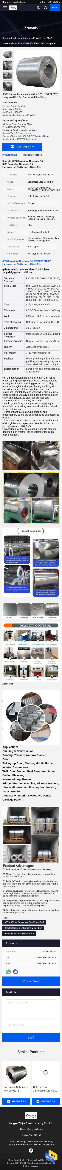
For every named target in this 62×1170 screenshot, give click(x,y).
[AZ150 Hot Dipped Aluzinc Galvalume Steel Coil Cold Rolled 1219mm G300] (46, 1072)
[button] (8, 90)
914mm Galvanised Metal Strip (19, 933)
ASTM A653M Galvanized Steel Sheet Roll (24, 922)
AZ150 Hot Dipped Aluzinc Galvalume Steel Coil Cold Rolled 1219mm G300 (44, 1089)
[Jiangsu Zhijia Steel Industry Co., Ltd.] (15, 7)
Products (15, 38)
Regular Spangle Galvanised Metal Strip (23, 928)
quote (54, 8)
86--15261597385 (51, 2)
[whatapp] (8, 972)
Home (5, 38)
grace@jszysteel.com (15, 2)
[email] (15, 972)
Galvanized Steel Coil (33, 38)
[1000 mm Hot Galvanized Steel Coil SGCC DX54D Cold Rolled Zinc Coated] (16, 1072)
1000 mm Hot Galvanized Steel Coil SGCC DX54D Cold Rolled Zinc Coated (15, 1089)
